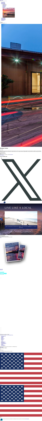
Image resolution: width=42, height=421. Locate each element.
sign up (1, 237)
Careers (2, 344)
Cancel (1, 22)
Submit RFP (2, 20)
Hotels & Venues (3, 2)
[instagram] (1, 328)
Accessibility (2, 339)
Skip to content (1, 0)
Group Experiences (3, 18)
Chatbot (2, 340)
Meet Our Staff (2, 342)
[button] (21, 401)
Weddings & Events (3, 19)
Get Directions (11, 154)
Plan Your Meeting (3, 3)
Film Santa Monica (3, 345)
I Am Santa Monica (3, 343)
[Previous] (1, 220)
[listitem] (12, 231)
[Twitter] (21, 200)
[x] (21, 327)
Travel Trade (2, 336)
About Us (2, 341)
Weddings (2, 337)
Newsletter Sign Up (2, 352)
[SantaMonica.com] (3, 276)
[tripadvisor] (1, 333)
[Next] (41, 220)
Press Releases (2, 338)
